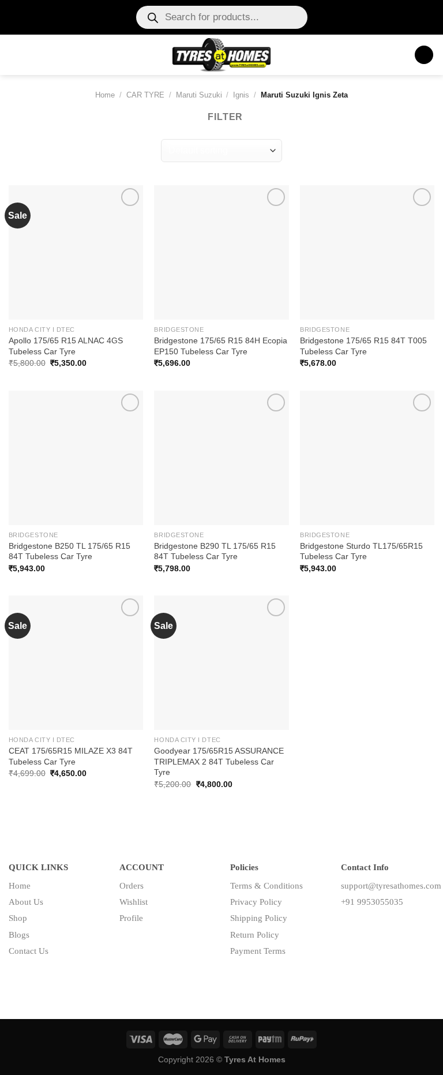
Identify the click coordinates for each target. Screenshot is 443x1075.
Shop (18, 918)
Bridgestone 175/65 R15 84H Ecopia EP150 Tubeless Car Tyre (220, 346)
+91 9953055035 (372, 902)
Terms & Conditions (266, 885)
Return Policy (254, 934)
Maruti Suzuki (199, 95)
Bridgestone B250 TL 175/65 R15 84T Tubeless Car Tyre (69, 551)
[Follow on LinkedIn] (387, 927)
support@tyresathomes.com (391, 885)
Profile (131, 918)
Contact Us (28, 951)
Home (105, 95)
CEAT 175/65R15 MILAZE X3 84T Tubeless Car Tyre (71, 756)
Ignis (241, 95)
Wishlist (133, 902)
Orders (131, 885)
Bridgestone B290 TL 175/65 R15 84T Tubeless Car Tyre (215, 551)
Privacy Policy (256, 902)
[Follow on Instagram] (368, 927)
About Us (26, 902)
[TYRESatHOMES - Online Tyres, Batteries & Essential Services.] (222, 55)
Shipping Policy (258, 918)
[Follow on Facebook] (350, 927)
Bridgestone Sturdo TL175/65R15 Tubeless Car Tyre (361, 551)
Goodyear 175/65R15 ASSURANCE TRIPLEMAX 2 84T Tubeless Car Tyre (219, 761)
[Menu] (15, 54)
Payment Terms (258, 951)
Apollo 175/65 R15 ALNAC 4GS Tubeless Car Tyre (66, 346)
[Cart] (424, 55)
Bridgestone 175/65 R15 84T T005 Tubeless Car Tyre (363, 346)
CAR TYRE (145, 95)
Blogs (19, 934)
